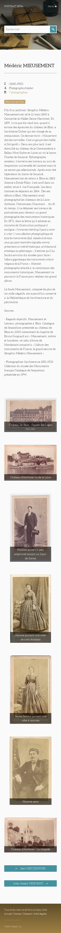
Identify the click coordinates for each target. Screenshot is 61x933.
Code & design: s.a (13, 926)
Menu (51, 6)
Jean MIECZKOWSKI (32, 868)
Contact (18, 913)
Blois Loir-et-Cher (14, 101)
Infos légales (40, 913)
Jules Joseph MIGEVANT (28, 883)
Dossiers (27, 913)
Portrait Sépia (13, 6)
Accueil (8, 913)
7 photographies (18, 92)
